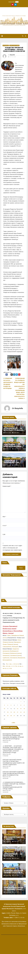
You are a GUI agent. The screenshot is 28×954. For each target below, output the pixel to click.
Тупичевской (13, 657)
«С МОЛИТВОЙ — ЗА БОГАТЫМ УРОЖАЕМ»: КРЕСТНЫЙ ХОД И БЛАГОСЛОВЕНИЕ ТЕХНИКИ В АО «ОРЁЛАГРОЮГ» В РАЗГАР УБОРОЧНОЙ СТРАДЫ (13, 749)
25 (7, 715)
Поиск (4, 562)
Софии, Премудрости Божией (15, 635)
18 (7, 712)
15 (20, 708)
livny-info (12, 54)
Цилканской (6, 651)
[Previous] (5, 362)
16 (24, 708)
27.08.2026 (8, 841)
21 (17, 712)
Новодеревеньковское (9, 424)
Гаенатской (6, 655)
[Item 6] (18, 369)
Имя (4, 516)
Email (5, 525)
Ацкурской (16, 649)
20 (14, 712)
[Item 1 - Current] (8, 369)
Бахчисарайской (7, 660)
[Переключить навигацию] (25, 36)
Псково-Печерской (8, 644)
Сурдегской (6, 657)
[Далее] (23, 362)
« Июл (13, 722)
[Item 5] (16, 369)
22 (21, 712)
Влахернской (21, 657)
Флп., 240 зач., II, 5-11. (9, 666)
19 (11, 712)
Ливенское (6, 442)
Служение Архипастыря (9, 834)
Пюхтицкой (15, 646)
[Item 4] (14, 369)
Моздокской (13, 653)
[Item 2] (10, 369)
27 (14, 715)
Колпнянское (7, 458)
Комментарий (7, 486)
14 (17, 708)
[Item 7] (19, 369)
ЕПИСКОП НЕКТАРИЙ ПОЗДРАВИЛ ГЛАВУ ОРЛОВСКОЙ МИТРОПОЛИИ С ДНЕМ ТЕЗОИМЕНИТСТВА (14, 773)
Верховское (5, 45)
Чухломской (13, 655)
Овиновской (17, 642)
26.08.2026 (8, 875)
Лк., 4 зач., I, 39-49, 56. (12, 664)
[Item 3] (12, 369)
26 (11, 715)
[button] (22, 36)
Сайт (4, 534)
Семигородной (7, 646)
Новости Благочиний (14, 45)
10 (4, 708)
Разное (5, 885)
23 (24, 712)
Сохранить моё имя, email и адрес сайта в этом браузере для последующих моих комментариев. (12, 548)
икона (11, 633)
